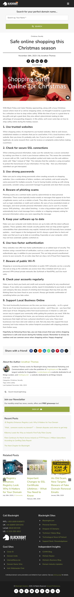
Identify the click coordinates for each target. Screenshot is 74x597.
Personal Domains (49, 525)
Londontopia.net (43, 372)
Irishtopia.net (23, 375)
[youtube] (32, 591)
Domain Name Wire (14, 564)
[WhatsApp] (41, 61)
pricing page (57, 575)
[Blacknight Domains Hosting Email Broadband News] (10, 3)
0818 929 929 (14, 528)
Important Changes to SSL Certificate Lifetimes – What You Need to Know (36, 467)
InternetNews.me (13, 560)
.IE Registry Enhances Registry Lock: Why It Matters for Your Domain (31, 422)
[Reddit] (40, 351)
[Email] (46, 61)
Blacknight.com (48, 520)
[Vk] (62, 351)
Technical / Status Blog (51, 533)
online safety (11, 383)
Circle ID (10, 552)
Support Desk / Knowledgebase (54, 541)
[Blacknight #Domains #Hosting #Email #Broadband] (14, 535)
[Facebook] (28, 61)
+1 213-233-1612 (13, 531)
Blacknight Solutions (22, 586)
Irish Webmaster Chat (15, 568)
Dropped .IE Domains (50, 529)
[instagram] (37, 591)
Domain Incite (12, 556)
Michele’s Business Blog (51, 560)
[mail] (52, 591)
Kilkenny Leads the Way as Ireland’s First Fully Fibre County (27, 433)
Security (40, 36)
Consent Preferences (53, 586)
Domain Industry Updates (52, 564)
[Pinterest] (57, 351)
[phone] (58, 591)
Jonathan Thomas (48, 55)
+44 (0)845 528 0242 (15, 525)
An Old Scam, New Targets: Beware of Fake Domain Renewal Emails (61, 467)
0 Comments (18, 495)
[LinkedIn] (37, 61)
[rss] (21, 591)
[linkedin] (47, 591)
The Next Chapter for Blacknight (17, 446)
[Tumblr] (53, 351)
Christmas (34, 36)
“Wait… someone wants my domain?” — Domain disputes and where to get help (35, 427)
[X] (33, 61)
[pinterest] (42, 591)
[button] (4, 479)
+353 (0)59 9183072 (16, 521)
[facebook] (16, 591)
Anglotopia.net (52, 369)
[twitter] (26, 591)
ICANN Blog (47, 552)
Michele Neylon (48, 556)
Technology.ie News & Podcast (54, 537)
